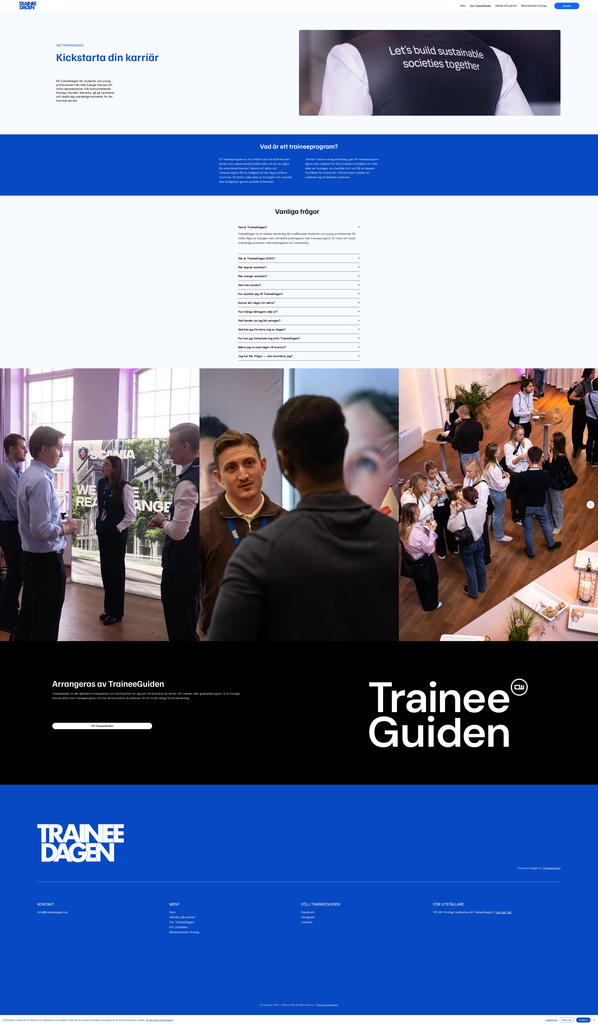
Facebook (308, 912)
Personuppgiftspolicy (327, 1004)
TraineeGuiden (552, 868)
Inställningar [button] (551, 1020)
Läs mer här (504, 912)
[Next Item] (590, 505)
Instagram (308, 917)
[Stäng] (594, 1020)
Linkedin (307, 922)
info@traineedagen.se (52, 912)
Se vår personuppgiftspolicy (159, 1020)
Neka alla (567, 1020)
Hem (172, 912)
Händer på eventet (182, 917)
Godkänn (583, 1020)
